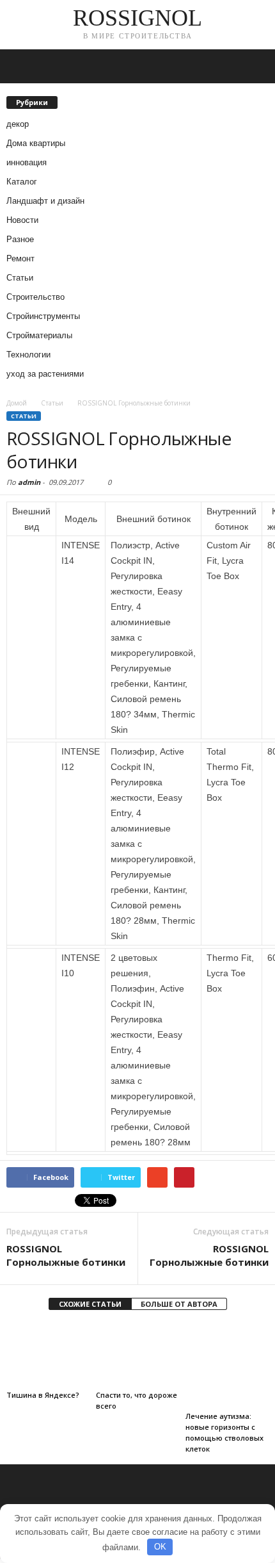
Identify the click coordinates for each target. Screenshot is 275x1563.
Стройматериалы (39, 335)
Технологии (28, 354)
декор (17, 124)
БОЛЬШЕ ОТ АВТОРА (179, 1304)
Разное (20, 239)
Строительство (35, 297)
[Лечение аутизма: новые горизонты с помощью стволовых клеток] (227, 1365)
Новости (22, 220)
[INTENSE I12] (31, 756)
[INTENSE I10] (31, 963)
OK (160, 1546)
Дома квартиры (35, 143)
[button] (255, 67)
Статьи (19, 277)
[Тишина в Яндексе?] (48, 1354)
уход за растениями (45, 374)
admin (29, 482)
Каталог (21, 181)
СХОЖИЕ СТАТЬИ (90, 1304)
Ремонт (20, 258)
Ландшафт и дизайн (45, 201)
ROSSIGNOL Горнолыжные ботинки (65, 1255)
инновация (26, 162)
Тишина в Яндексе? (42, 1395)
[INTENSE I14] (31, 550)
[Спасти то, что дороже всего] (137, 1354)
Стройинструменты (43, 316)
